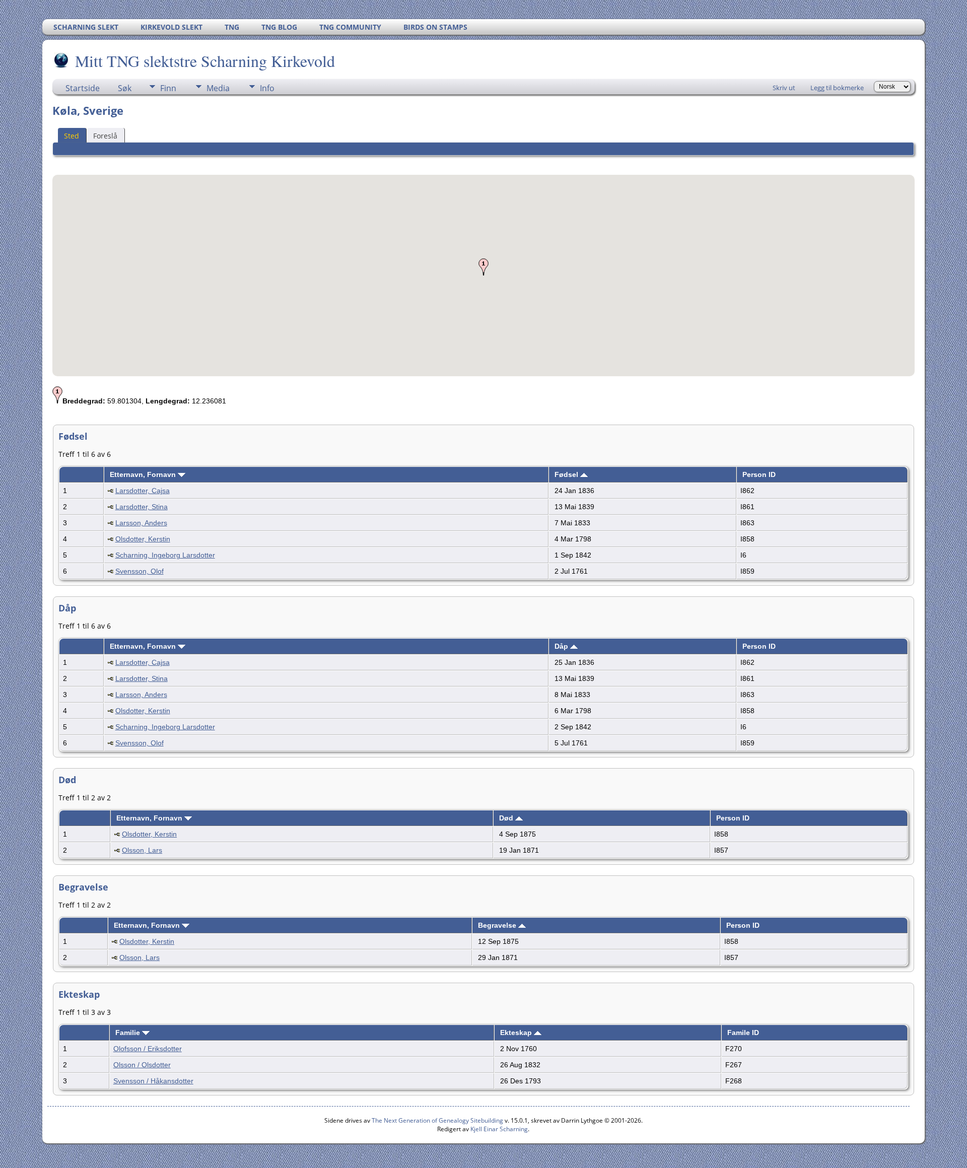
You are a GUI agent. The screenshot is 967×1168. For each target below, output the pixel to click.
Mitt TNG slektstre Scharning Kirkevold (205, 61)
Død (507, 818)
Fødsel (567, 474)
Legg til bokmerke (837, 87)
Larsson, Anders (141, 523)
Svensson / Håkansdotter (153, 1081)
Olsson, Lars (142, 850)
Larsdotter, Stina (141, 507)
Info (267, 88)
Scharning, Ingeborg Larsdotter (165, 555)
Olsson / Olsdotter (142, 1065)
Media (218, 88)
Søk (124, 88)
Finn (168, 88)
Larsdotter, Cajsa (142, 491)
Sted (71, 136)
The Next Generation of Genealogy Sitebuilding (437, 1120)
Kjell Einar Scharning (499, 1129)
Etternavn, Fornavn (144, 474)
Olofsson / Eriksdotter (147, 1049)
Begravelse (498, 925)
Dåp (562, 646)
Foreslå (105, 136)
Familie (128, 1032)
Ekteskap (517, 1032)
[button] (483, 267)
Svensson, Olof (139, 571)
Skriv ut (784, 87)
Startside (82, 88)
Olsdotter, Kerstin (142, 539)
